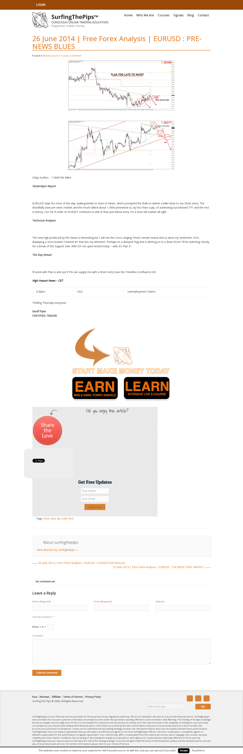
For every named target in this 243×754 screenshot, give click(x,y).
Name (41, 601)
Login (41, 5)
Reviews (44, 696)
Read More (198, 750)
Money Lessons (51, 55)
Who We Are (145, 15)
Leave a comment (71, 55)
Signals (178, 15)
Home (128, 15)
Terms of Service (73, 696)
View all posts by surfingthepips (58, 550)
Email (103, 601)
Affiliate (56, 696)
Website (160, 601)
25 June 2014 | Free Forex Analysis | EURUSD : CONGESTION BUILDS (80, 563)
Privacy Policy (93, 696)
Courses (164, 15)
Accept (184, 750)
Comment (37, 635)
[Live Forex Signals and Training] (70, 20)
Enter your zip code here (58, 518)
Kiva (34, 696)
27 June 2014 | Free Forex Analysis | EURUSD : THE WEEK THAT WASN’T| (162, 567)
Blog (190, 15)
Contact (203, 15)
